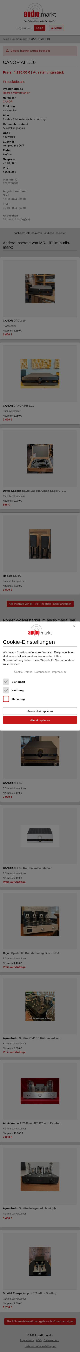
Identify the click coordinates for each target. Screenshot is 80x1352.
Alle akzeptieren (40, 720)
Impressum (59, 671)
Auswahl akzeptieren (40, 711)
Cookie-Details (23, 671)
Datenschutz (42, 671)
